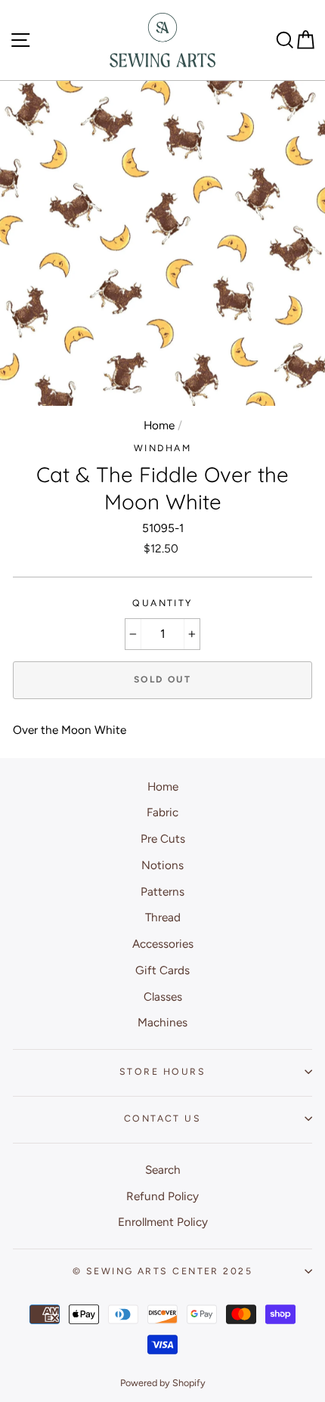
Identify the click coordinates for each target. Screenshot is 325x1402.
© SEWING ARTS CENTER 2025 (162, 1271)
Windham (162, 447)
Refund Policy (162, 1196)
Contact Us (162, 1118)
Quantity (162, 602)
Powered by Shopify (163, 1382)
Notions (162, 865)
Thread (163, 917)
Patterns (162, 891)
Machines (162, 1022)
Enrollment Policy (163, 1222)
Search (163, 1169)
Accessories (162, 943)
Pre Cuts (163, 838)
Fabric (162, 812)
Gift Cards (162, 970)
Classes (163, 996)
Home (159, 425)
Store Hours (162, 1071)
